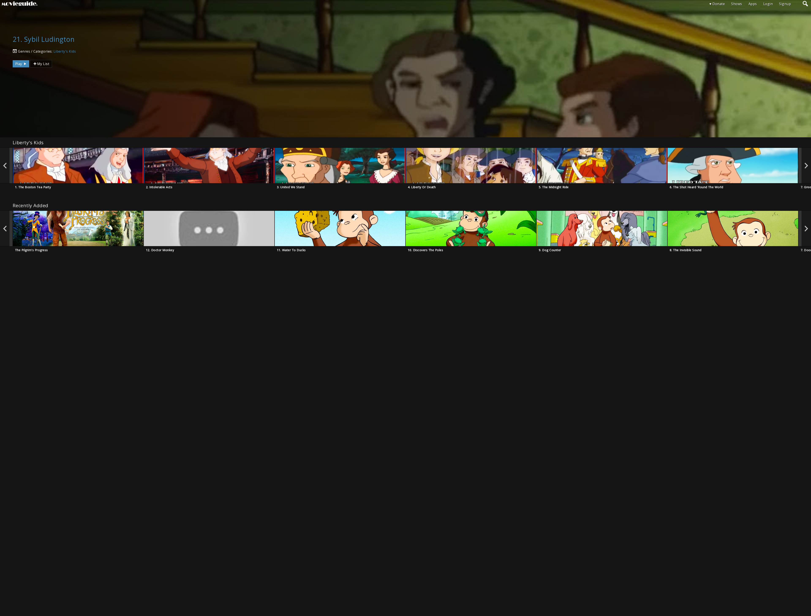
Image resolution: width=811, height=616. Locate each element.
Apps (752, 3)
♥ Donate (717, 3)
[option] (78, 165)
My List (43, 63)
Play (19, 63)
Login (768, 3)
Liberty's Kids (64, 51)
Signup (785, 3)
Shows (736, 3)
